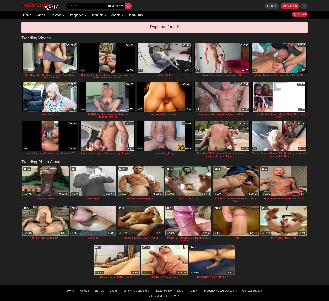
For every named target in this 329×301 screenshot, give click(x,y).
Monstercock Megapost (140, 198)
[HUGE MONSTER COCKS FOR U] (212, 260)
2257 (194, 290)
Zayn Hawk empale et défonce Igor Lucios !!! (107, 153)
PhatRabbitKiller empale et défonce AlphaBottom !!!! (107, 115)
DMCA (181, 290)
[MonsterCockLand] (39, 5)
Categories (76, 15)
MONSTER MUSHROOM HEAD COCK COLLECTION (188, 239)
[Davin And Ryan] (50, 97)
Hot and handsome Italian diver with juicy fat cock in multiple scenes (107, 76)
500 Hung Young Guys (164, 277)
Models (116, 15)
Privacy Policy (163, 290)
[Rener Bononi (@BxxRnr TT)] (117, 260)
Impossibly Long (164, 153)
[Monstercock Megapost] (141, 181)
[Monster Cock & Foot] (283, 221)
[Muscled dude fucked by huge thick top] (222, 97)
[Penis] (236, 221)
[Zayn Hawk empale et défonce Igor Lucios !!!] (107, 136)
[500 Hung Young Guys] (164, 260)
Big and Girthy (45, 198)
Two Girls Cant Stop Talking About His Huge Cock (279, 115)
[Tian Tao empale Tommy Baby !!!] (222, 58)
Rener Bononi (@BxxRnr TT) (116, 277)
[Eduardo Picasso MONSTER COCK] (283, 181)
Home (27, 15)
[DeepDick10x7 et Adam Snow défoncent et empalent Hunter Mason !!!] (222, 136)
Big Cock (93, 237)
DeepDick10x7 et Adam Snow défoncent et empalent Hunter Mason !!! (222, 154)
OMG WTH (93, 198)
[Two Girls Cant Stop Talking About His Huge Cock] (279, 97)
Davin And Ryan (50, 114)
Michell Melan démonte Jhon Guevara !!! (50, 153)
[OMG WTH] (93, 181)
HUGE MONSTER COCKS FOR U (212, 277)
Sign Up (291, 5)
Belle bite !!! (164, 74)
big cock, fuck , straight (164, 114)
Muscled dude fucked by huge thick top (221, 114)
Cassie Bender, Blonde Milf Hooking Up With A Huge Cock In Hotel (279, 154)
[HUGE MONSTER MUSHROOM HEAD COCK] (236, 181)
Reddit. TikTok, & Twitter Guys (140, 237)
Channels (97, 15)
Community (135, 15)
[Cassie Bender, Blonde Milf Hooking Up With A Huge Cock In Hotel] (279, 136)
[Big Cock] (93, 221)
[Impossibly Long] (164, 136)
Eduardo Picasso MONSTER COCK (284, 198)
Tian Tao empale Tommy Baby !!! (222, 74)
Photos (57, 15)
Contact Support (252, 290)
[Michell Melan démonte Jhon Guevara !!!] (50, 136)
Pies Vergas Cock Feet (45, 237)
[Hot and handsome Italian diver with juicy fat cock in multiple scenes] (107, 58)
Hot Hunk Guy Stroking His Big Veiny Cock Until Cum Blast (50, 76)
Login (273, 5)
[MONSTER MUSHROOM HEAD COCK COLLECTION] (188, 221)
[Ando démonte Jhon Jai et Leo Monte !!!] (279, 58)
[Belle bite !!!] (164, 58)
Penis (236, 237)
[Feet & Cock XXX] (188, 181)
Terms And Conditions (135, 290)
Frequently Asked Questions (220, 290)
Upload (301, 14)
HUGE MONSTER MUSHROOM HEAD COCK (236, 200)
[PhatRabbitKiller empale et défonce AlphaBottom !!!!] (107, 97)
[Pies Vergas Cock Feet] (45, 221)
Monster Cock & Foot (283, 237)
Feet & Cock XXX (188, 198)
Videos (40, 15)
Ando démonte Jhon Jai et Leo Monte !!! (279, 74)
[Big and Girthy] (45, 181)
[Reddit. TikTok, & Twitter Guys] (141, 221)
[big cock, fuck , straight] (164, 97)
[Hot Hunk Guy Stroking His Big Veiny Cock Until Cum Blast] (50, 58)
